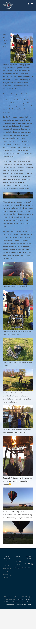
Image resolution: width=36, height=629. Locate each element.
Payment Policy (26, 602)
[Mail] (29, 567)
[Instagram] (32, 564)
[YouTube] (29, 564)
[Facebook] (26, 564)
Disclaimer (20, 599)
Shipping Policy (10, 604)
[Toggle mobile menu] (32, 4)
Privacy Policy (16, 602)
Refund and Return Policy (24, 604)
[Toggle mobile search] (28, 4)
